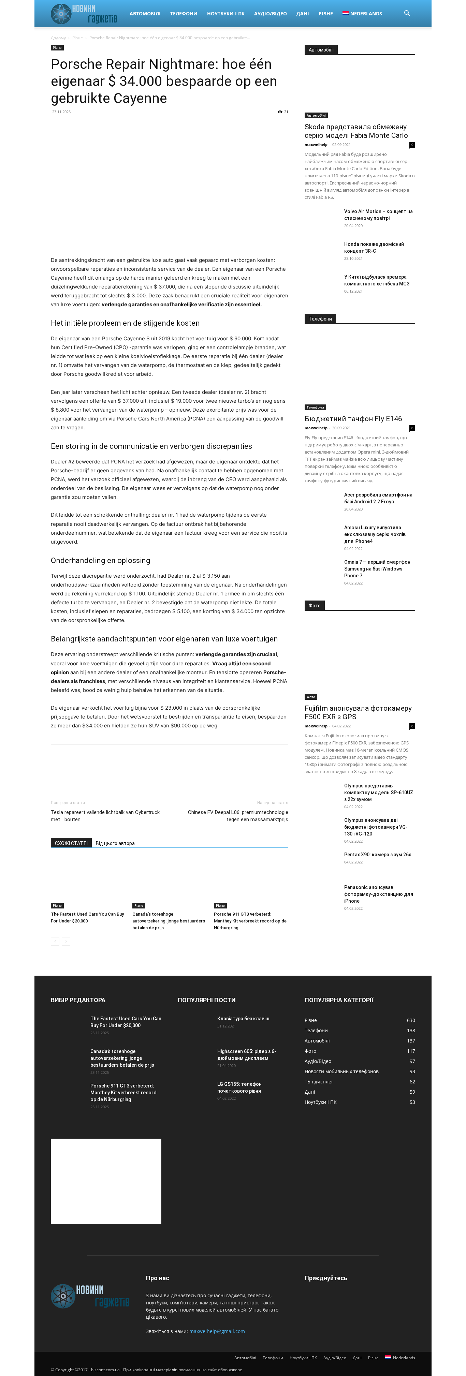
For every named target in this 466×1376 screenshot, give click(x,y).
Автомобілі (145, 13)
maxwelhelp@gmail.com (217, 1331)
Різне (326, 13)
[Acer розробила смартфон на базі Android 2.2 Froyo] (322, 503)
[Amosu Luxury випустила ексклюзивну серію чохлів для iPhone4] (322, 536)
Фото (311, 696)
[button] (407, 14)
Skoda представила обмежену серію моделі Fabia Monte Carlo (356, 131)
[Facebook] (57, 771)
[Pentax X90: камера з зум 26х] (322, 863)
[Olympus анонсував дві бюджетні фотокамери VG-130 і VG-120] (322, 829)
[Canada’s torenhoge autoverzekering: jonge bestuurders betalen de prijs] (169, 882)
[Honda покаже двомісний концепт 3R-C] (322, 253)
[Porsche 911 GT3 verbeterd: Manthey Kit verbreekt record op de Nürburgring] (251, 882)
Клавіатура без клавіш (243, 1018)
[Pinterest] (89, 771)
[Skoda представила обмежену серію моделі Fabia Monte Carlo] (360, 91)
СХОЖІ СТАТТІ (71, 843)
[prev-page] (55, 941)
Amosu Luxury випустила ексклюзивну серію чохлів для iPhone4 (375, 534)
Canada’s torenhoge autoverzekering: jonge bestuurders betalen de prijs (168, 921)
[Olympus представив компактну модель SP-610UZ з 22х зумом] (322, 794)
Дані (302, 13)
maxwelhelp (316, 144)
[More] (121, 771)
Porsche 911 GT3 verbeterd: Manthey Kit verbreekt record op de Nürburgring (250, 921)
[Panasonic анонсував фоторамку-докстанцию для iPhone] (322, 896)
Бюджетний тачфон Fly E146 (353, 419)
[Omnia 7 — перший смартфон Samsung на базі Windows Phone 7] (322, 570)
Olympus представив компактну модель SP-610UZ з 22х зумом (378, 792)
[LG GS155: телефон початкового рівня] (195, 1093)
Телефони (184, 13)
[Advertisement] (106, 1181)
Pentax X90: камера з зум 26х (377, 854)
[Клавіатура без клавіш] (195, 1027)
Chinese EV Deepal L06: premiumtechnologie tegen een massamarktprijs (238, 816)
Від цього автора (115, 843)
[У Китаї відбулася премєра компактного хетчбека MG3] (322, 285)
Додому (58, 38)
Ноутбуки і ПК (226, 13)
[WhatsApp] (105, 771)
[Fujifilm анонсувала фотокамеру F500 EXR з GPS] (360, 660)
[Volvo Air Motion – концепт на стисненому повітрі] (322, 220)
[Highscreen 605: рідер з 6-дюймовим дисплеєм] (195, 1060)
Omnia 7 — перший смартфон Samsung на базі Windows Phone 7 (377, 568)
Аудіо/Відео (270, 13)
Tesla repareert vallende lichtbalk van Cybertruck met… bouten (105, 816)
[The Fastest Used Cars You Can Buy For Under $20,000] (88, 882)
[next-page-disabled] (66, 941)
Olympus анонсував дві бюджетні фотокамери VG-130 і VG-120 (376, 827)
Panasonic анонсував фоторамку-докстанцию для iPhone (378, 894)
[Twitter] (73, 771)
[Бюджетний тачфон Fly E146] (360, 371)
